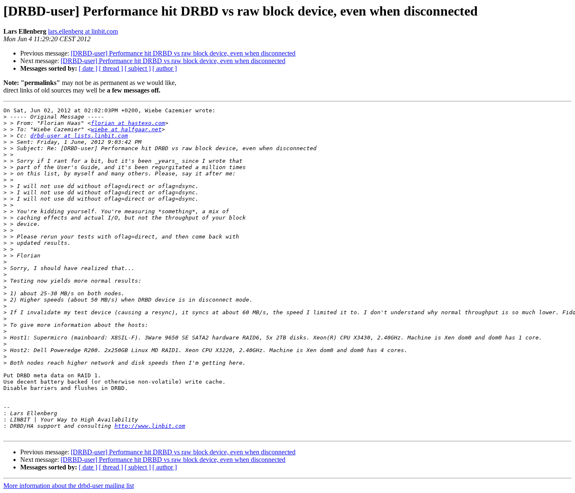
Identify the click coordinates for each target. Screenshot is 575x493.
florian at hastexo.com (128, 123)
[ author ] (164, 68)
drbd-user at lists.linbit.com (79, 136)
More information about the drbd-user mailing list (68, 485)
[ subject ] (138, 68)
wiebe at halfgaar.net (126, 129)
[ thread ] (111, 68)
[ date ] (88, 68)
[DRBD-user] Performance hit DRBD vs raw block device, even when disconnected (183, 53)
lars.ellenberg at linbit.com (83, 31)
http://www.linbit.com (149, 426)
